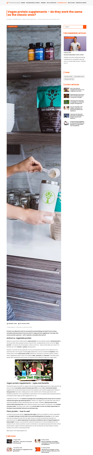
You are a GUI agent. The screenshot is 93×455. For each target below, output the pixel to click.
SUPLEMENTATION (62, 2)
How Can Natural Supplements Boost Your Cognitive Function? (77, 90)
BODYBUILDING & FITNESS (33, 2)
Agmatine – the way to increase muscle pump (22, 442)
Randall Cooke (12, 323)
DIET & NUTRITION (51, 2)
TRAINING (43, 2)
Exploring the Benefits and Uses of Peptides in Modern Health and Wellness (77, 116)
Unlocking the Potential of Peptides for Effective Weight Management (77, 102)
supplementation (79, 76)
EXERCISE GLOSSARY (81, 2)
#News (23, 2)
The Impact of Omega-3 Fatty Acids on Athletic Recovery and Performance (50, 451)
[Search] (84, 27)
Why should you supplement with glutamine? (22, 450)
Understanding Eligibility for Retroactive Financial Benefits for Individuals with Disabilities (77, 123)
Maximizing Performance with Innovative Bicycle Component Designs (77, 96)
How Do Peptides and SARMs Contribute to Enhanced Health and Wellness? (50, 443)
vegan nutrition (69, 79)
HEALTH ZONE (71, 2)
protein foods (68, 76)
